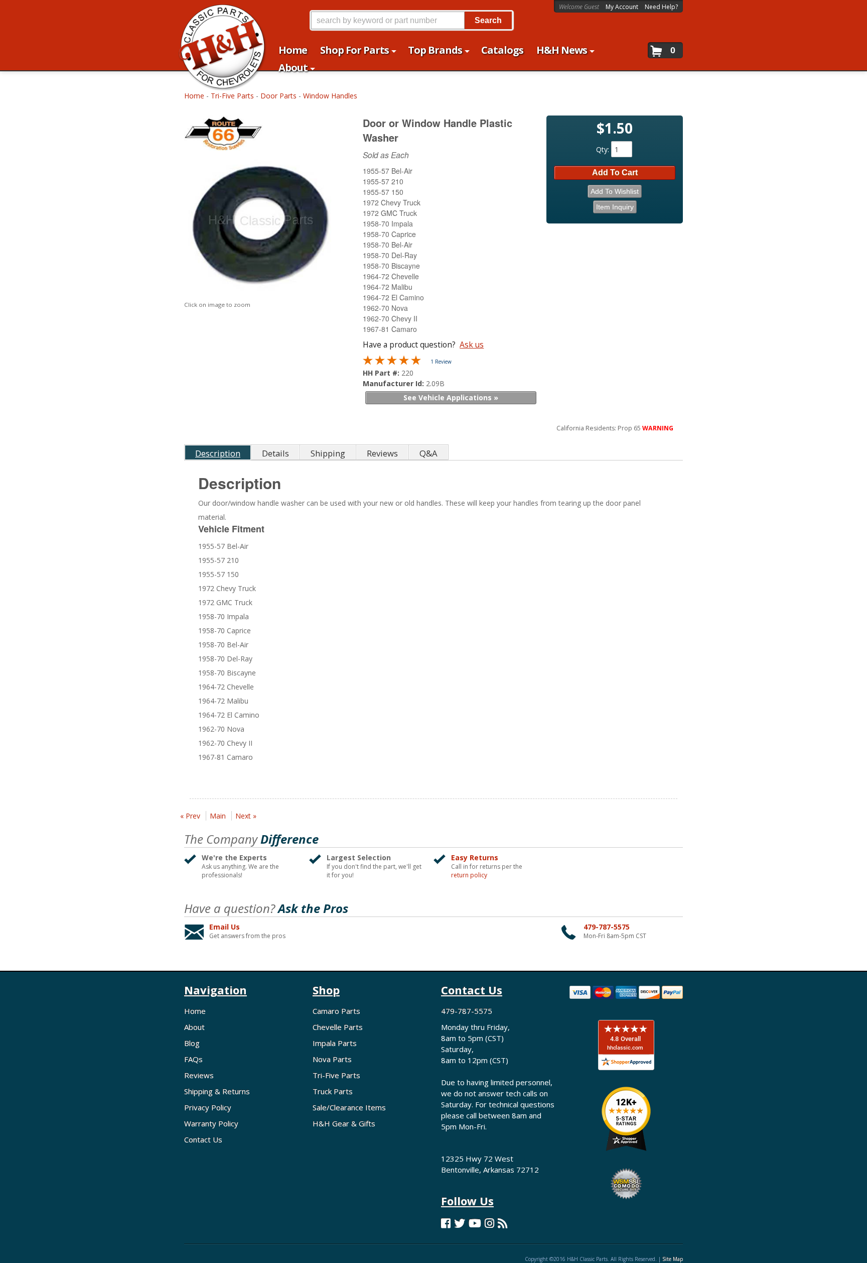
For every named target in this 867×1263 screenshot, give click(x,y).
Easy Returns (474, 857)
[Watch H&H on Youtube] (475, 1223)
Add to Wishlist (615, 191)
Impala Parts (335, 1043)
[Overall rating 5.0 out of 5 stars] (392, 362)
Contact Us (203, 1139)
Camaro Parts (336, 1011)
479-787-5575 (607, 927)
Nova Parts (332, 1059)
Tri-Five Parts (232, 95)
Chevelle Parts (338, 1027)
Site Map (672, 1258)
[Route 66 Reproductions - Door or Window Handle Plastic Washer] (262, 135)
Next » (245, 816)
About (194, 1027)
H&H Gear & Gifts (344, 1123)
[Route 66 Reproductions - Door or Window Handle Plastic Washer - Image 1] (260, 226)
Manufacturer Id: (394, 383)
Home (194, 95)
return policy (469, 875)
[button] (411, 20)
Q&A (428, 453)
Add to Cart (615, 172)
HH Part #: (382, 373)
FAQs (193, 1059)
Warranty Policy (211, 1123)
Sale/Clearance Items (349, 1107)
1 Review (441, 361)
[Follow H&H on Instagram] (489, 1223)
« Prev (190, 816)
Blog (192, 1043)
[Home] (217, 14)
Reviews (199, 1075)
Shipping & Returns (217, 1091)
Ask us (472, 344)
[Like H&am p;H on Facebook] (446, 1223)
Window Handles (330, 95)
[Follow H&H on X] (459, 1223)
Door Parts (278, 95)
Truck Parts (333, 1091)
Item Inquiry (615, 207)
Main (218, 816)
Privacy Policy (207, 1107)
